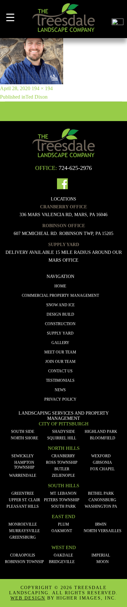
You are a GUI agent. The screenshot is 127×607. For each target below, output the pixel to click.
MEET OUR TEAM (60, 352)
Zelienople (63, 475)
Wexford (101, 456)
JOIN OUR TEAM (60, 361)
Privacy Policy (60, 399)
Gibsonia (102, 462)
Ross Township (62, 462)
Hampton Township (24, 465)
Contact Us (60, 371)
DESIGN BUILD (60, 314)
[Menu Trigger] (10, 17)
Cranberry (63, 456)
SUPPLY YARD (60, 333)
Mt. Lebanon (63, 493)
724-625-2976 (75, 168)
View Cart (117, 9)
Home (60, 286)
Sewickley (22, 456)
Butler (61, 469)
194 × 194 (42, 88)
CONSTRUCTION (60, 324)
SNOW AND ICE (60, 305)
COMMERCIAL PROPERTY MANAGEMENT (60, 295)
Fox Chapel (102, 469)
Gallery (60, 342)
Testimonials (60, 380)
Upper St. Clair (24, 500)
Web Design (27, 598)
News (60, 390)
